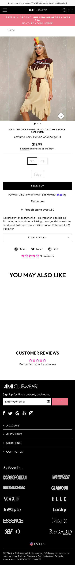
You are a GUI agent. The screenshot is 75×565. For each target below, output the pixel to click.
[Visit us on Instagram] (31, 413)
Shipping (24, 148)
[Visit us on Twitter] (10, 414)
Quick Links (14, 434)
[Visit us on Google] (17, 413)
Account (12, 425)
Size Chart (37, 237)
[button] (30, 256)
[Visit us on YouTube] (24, 413)
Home (11, 29)
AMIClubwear (17, 553)
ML (43, 161)
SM (32, 161)
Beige (37, 174)
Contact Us (14, 451)
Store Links (14, 443)
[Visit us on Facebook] (4, 413)
